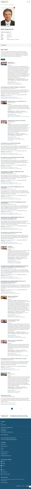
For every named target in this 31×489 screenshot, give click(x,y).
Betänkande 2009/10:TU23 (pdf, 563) (15, 115)
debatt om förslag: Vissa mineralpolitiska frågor (17, 337)
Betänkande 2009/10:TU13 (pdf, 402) (15, 391)
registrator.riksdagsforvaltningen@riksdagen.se (9, 439)
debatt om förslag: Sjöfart (14, 392)
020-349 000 (4, 430)
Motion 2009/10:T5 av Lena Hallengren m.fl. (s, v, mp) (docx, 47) (12, 278)
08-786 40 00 (4, 424)
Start (1, 4)
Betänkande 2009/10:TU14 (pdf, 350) (15, 261)
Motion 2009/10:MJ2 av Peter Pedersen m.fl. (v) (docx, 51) (11, 293)
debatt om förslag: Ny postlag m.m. (15, 84)
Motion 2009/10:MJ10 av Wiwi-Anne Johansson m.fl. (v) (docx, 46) (12, 229)
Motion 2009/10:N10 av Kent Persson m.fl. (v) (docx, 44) (10, 369)
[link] (9, 408)
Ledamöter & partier (5, 4)
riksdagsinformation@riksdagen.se (7, 432)
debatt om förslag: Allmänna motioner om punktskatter (18, 355)
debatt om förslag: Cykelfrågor (15, 262)
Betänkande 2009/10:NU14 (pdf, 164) (15, 336)
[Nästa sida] (21, 409)
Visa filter (3, 59)
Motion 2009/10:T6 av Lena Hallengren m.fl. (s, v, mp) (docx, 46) (12, 214)
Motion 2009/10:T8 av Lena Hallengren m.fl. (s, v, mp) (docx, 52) (12, 183)
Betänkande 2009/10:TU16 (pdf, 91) (14, 315)
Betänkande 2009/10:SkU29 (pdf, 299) (15, 354)
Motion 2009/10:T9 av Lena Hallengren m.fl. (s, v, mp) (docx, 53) (12, 168)
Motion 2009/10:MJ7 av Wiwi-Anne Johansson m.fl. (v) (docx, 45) (12, 243)
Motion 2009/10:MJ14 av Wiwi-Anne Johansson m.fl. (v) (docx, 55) (12, 98)
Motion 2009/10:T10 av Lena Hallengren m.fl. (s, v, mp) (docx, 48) (12, 154)
